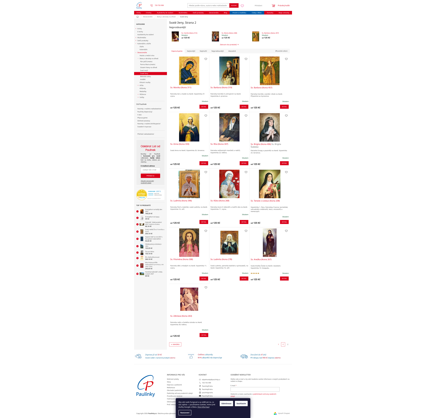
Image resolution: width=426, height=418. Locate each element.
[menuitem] (138, 12)
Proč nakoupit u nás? (174, 404)
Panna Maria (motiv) (147, 64)
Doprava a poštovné (174, 385)
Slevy (169, 382)
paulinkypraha (207, 392)
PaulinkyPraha (207, 386)
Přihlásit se (150, 176)
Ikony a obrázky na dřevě (149, 58)
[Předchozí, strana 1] (283, 344)
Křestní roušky (145, 82)
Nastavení (184, 412)
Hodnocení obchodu (174, 399)
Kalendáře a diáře (144, 43)
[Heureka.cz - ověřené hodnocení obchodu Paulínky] (150, 194)
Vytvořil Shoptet (284, 413)
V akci (139, 115)
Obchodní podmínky (174, 390)
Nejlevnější (191, 51)
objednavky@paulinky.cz (211, 379)
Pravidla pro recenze (174, 396)
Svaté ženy (144, 73)
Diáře (142, 46)
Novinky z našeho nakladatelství (149, 109)
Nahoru (176, 344)
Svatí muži (144, 70)
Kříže (141, 85)
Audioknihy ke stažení (145, 34)
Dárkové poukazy (143, 121)
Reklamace (171, 387)
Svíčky (142, 97)
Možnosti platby (173, 379)
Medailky (143, 91)
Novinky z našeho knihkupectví (148, 124)
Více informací (203, 407)
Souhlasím (241, 403)
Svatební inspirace (144, 127)
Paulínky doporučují (144, 112)
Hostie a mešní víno (147, 55)
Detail (203, 107)
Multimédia (141, 37)
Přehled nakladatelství (145, 134)
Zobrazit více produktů (228, 44)
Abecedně (232, 51)
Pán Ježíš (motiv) (146, 61)
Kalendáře (143, 49)
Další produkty (142, 40)
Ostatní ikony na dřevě (148, 67)
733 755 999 (206, 383)
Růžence (143, 94)
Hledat (234, 5)
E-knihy (140, 32)
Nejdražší (203, 51)
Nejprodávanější (217, 51)
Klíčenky (143, 88)
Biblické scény (145, 76)
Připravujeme (142, 118)
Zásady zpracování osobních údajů (147, 182)
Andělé (142, 79)
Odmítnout (226, 403)
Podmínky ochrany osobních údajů (180, 393)
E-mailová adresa (148, 166)
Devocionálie (142, 52)
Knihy (139, 29)
